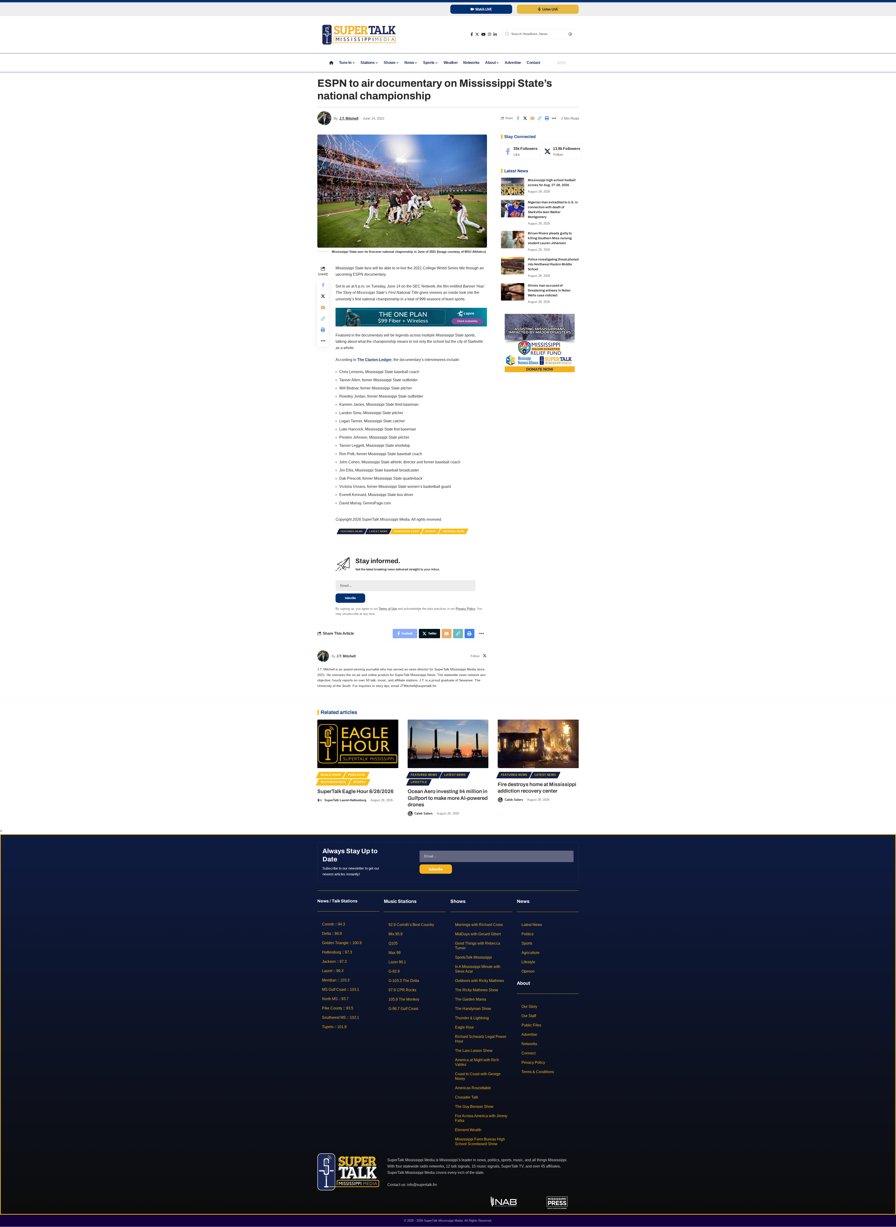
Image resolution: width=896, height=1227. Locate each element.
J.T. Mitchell (348, 118)
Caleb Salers (423, 813)
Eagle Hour (331, 774)
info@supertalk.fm (422, 1185)
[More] (554, 118)
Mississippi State (406, 531)
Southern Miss (333, 782)
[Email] (532, 118)
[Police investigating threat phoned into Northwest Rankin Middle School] (512, 265)
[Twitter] (477, 34)
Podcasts (356, 774)
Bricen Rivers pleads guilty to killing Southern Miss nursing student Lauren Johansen (550, 238)
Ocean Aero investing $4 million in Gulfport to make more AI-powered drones (448, 798)
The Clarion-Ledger (374, 360)
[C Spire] (411, 317)
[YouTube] (483, 34)
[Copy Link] (539, 118)
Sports (430, 531)
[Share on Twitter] (525, 118)
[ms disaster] (540, 343)
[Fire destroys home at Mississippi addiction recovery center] (538, 744)
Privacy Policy (465, 608)
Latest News (378, 531)
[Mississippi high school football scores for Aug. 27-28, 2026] (512, 186)
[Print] (546, 118)
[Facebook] (471, 34)
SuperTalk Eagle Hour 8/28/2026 (355, 791)
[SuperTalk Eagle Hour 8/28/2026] (357, 744)
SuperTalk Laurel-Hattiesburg (345, 800)
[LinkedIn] (495, 34)
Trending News (453, 531)
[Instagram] (489, 34)
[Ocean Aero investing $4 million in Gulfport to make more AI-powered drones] (448, 744)
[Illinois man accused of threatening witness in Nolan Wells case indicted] (512, 292)
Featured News (352, 531)
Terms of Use (388, 608)
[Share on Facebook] (517, 118)
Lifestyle (419, 782)
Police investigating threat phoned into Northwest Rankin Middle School (553, 264)
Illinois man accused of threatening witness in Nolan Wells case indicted (549, 290)
